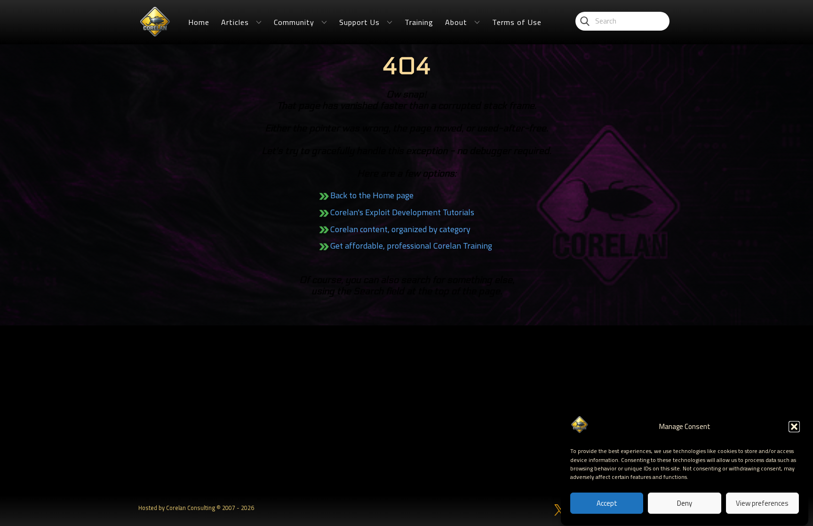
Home (198, 22)
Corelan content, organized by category (400, 229)
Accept (607, 503)
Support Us (359, 22)
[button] (794, 426)
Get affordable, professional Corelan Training (411, 245)
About (456, 22)
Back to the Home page (372, 195)
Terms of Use (517, 22)
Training (419, 22)
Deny (684, 503)
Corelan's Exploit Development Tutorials (402, 212)
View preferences (762, 503)
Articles (235, 22)
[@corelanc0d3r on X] (560, 510)
